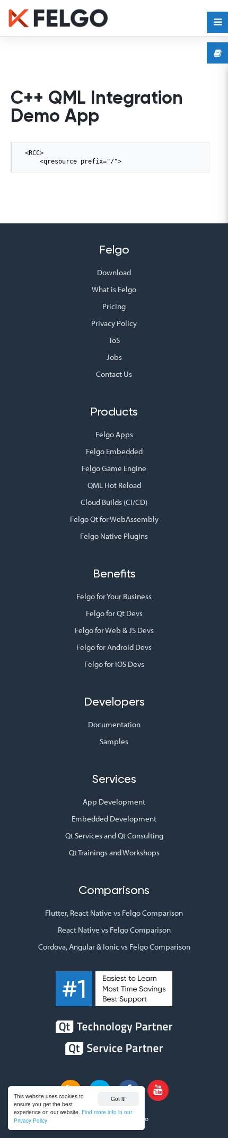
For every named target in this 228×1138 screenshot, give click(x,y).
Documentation (114, 724)
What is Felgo (114, 289)
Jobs (114, 357)
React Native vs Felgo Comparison (114, 930)
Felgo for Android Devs (114, 647)
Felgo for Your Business (114, 596)
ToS (114, 340)
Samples (114, 741)
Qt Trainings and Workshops (114, 852)
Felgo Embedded (114, 451)
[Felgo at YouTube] (158, 1090)
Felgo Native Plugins (114, 536)
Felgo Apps (114, 434)
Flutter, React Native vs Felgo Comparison (114, 913)
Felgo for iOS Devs (114, 664)
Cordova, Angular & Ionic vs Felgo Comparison (114, 947)
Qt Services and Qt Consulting (114, 835)
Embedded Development (114, 819)
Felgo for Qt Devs (114, 613)
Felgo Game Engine (114, 468)
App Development (114, 802)
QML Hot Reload (114, 485)
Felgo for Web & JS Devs (114, 630)
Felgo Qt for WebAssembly (114, 519)
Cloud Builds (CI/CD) (114, 502)
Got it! (118, 1099)
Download (114, 272)
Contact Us (114, 374)
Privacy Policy (114, 323)
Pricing (114, 306)
